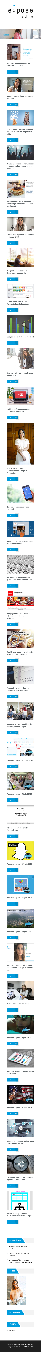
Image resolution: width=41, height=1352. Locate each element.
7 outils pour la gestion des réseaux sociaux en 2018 (20, 236)
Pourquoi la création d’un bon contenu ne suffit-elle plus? (18, 689)
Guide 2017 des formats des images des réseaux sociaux (20, 542)
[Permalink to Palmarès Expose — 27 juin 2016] (20, 860)
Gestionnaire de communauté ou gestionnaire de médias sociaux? (19, 578)
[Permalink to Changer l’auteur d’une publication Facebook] (20, 92)
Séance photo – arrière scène (18, 1004)
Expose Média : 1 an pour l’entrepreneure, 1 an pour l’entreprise (17, 470)
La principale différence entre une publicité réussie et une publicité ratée (20, 131)
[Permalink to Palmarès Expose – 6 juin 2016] (20, 1033)
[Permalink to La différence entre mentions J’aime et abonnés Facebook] (20, 297)
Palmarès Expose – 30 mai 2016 (19, 1107)
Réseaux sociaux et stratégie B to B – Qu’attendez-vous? (20, 1142)
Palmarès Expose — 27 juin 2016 (19, 864)
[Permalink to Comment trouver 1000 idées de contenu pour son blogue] (20, 720)
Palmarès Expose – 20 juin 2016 (19, 898)
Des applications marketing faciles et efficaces (20, 1072)
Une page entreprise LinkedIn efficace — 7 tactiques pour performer (18, 616)
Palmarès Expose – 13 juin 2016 (19, 932)
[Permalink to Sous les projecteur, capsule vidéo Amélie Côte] (20, 369)
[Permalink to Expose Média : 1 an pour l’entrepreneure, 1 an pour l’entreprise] (20, 464)
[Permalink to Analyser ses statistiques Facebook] (20, 333)
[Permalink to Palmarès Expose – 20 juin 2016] (20, 893)
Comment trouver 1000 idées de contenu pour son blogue (19, 725)
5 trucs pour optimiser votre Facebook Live (18, 829)
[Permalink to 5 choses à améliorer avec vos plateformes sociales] (20, 59)
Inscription (12, 1331)
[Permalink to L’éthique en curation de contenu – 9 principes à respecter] (20, 1173)
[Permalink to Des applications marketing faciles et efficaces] (20, 1067)
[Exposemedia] (20, 11)
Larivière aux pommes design (23, 1347)
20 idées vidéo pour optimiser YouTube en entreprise (18, 410)
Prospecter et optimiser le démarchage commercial (17, 272)
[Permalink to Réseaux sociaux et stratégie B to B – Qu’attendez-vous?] (20, 1137)
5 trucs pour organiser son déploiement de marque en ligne (19, 1214)
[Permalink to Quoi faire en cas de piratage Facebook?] (20, 503)
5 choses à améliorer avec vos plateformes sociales (18, 64)
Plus (10, 72)
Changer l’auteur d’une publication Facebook (20, 97)
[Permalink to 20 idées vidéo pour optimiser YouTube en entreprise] (20, 405)
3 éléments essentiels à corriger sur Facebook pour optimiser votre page (20, 967)
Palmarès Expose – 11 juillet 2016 (20, 760)
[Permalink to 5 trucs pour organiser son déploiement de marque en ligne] (20, 1209)
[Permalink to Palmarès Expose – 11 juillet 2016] (20, 756)
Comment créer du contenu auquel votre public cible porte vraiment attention (20, 166)
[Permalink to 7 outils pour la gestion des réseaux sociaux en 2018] (20, 230)
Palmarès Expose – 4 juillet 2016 (19, 794)
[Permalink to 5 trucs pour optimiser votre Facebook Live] (20, 824)
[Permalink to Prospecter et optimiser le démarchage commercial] (20, 267)
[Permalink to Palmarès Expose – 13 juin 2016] (20, 927)
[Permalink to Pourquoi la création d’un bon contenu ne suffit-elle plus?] (20, 684)
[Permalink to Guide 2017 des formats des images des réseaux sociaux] (20, 537)
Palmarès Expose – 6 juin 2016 (19, 1038)
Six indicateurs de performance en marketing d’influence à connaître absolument (20, 203)
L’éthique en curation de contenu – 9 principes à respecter (20, 1178)
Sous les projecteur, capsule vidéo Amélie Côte (20, 374)
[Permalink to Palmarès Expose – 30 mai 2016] (20, 1103)
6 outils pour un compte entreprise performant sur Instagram (20, 653)
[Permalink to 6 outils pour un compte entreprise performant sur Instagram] (20, 648)
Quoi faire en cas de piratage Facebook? (18, 508)
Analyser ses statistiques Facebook (20, 337)
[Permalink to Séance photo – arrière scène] (20, 1000)
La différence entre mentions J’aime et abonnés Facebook (18, 303)
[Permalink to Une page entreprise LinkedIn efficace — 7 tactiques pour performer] (20, 609)
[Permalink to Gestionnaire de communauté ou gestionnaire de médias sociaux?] (20, 573)
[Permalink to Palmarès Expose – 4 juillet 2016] (20, 790)
